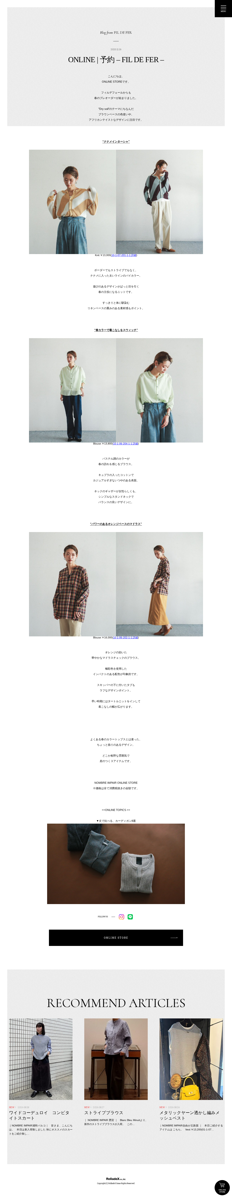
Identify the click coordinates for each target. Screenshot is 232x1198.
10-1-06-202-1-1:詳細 (125, 637)
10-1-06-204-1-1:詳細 (125, 443)
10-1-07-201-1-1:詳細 (123, 255)
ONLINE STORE (222, 1187)
